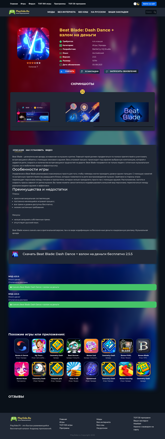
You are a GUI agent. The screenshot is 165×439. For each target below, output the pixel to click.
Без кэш (100, 425)
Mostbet (137, 424)
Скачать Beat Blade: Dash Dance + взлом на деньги (35, 287)
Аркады (102, 45)
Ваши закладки (141, 421)
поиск (149, 12)
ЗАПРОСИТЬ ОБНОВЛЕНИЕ (123, 71)
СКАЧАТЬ (69, 71)
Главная (14, 4)
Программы (60, 4)
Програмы (64, 428)
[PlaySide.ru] (19, 12)
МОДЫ (51, 12)
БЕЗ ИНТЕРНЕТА (67, 12)
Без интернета (103, 422)
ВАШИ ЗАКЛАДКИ (118, 12)
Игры (23, 4)
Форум (32, 4)
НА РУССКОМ (98, 12)
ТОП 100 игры (44, 4)
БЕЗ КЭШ (83, 12)
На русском (102, 428)
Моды (99, 419)
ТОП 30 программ (77, 4)
